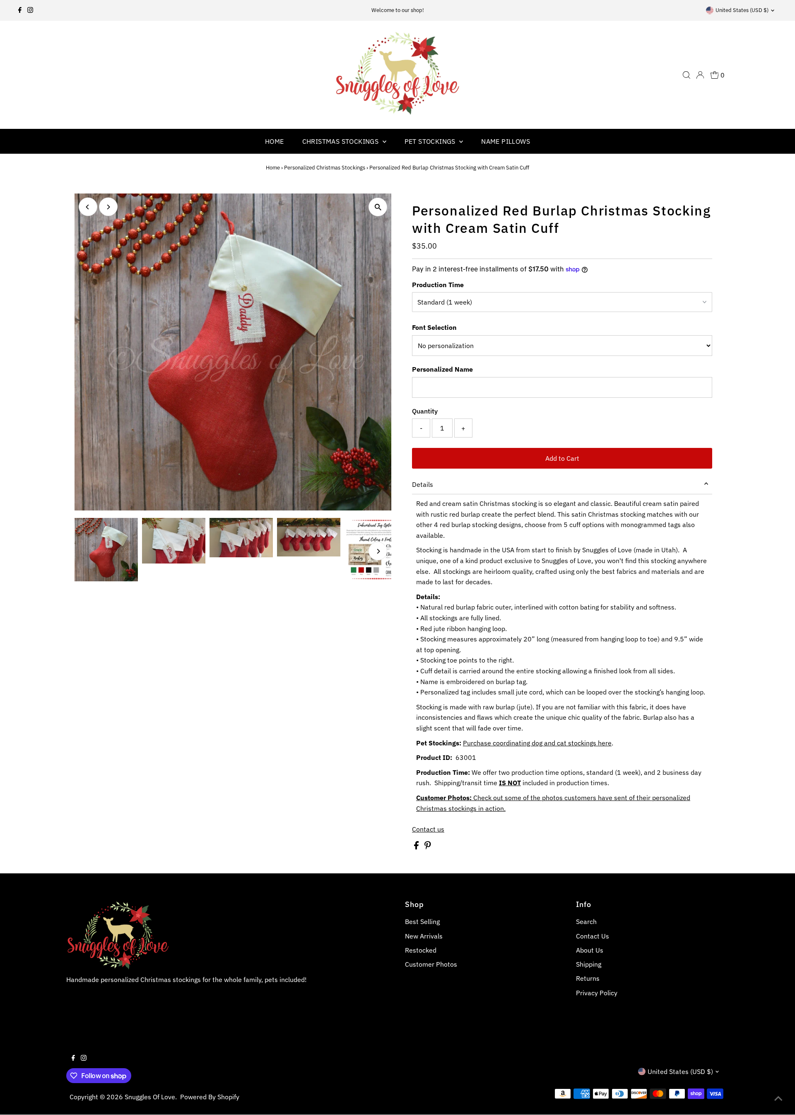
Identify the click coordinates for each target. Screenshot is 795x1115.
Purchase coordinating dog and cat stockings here (537, 743)
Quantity (425, 411)
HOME (274, 141)
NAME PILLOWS (505, 141)
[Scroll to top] (778, 1098)
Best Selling (422, 921)
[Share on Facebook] (417, 847)
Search (586, 921)
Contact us (428, 829)
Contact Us (592, 936)
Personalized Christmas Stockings (324, 167)
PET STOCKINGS (431, 141)
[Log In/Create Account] (700, 75)
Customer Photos (431, 964)
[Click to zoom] (378, 207)
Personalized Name (442, 369)
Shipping (588, 964)
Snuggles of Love (150, 1097)
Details (422, 484)
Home (273, 167)
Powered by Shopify (209, 1097)
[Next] (108, 207)
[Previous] (88, 207)
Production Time (438, 285)
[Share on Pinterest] (427, 847)
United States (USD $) (742, 10)
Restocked (420, 950)
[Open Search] (686, 75)
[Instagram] (30, 10)
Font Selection (434, 327)
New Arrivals (424, 936)
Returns (588, 978)
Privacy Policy (596, 993)
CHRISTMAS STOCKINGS (341, 141)
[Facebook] (20, 10)
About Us (589, 950)
